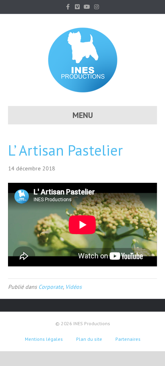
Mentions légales (44, 339)
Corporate (50, 286)
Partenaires (128, 339)
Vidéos (73, 286)
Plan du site (89, 339)
